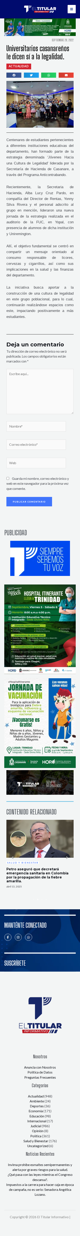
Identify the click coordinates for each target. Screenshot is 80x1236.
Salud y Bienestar (35, 1141)
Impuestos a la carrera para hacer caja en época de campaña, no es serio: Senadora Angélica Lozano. (40, 1190)
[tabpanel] (40, 854)
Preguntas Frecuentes (40, 1077)
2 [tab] (38, 899)
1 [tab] (34, 899)
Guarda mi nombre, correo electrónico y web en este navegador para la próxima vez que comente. (37, 484)
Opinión (38, 1131)
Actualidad (36, 1096)
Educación (36, 1116)
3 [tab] (42, 899)
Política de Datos (40, 1072)
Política (35, 1136)
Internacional (36, 1121)
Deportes (37, 1106)
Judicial (36, 1126)
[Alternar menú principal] (72, 9)
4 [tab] (46, 899)
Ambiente (37, 1101)
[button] (18, 66)
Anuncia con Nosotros (40, 1067)
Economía (36, 1111)
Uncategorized (37, 1146)
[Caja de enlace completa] (40, 854)
